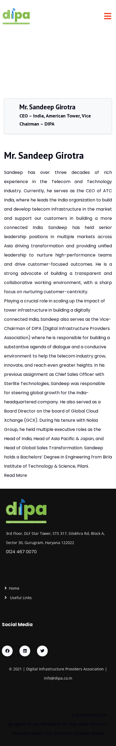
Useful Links (20, 597)
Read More (15, 475)
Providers (73, 668)
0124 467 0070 (21, 552)
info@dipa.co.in (58, 678)
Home (14, 588)
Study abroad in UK (47, 724)
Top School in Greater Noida (74, 733)
